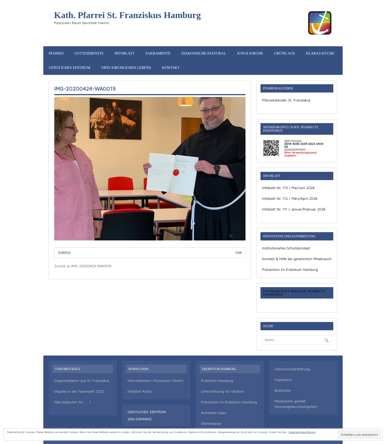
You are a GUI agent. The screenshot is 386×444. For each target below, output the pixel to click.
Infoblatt (124, 53)
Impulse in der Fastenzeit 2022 (79, 391)
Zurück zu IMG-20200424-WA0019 (82, 266)
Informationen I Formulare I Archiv (155, 381)
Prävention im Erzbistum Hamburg (290, 269)
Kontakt (171, 67)
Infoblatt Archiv (140, 391)
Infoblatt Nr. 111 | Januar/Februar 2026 (293, 209)
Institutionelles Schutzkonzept (286, 248)
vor (238, 253)
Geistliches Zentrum (69, 67)
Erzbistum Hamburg (217, 381)
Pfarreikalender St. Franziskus (286, 100)
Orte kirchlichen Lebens (126, 67)
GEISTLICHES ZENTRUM (147, 412)
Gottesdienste (89, 53)
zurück (64, 253)
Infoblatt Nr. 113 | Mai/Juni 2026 (288, 188)
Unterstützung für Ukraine (222, 391)
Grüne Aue (284, 53)
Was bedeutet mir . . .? (72, 402)
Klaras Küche (320, 53)
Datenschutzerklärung (292, 369)
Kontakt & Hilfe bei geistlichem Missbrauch (296, 259)
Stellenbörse (211, 423)
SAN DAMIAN (138, 419)
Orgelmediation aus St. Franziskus (81, 381)
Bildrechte (283, 390)
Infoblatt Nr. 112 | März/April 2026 (289, 198)
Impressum (283, 380)
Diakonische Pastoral (203, 53)
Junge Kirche (250, 53)
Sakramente (157, 53)
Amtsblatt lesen (214, 413)
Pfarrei (56, 53)
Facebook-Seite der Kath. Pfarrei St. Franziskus (294, 292)
